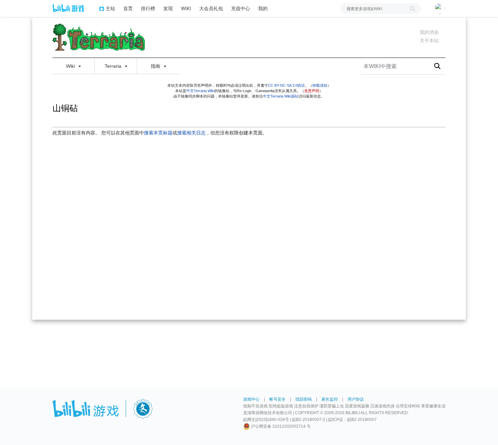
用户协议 (356, 399)
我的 (263, 8)
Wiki (71, 66)
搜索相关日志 (191, 132)
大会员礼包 (211, 8)
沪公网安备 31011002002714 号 (280, 426)
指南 (156, 66)
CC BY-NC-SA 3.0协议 (286, 85)
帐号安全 (277, 399)
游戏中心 (251, 399)
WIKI (186, 8)
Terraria (114, 66)
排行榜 (148, 8)
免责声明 (311, 91)
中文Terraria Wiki (200, 91)
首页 (128, 8)
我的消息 (429, 32)
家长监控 (329, 399)
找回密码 (303, 399)
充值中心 (240, 8)
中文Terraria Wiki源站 (280, 96)
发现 (168, 8)
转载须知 (319, 85)
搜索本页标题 (158, 132)
